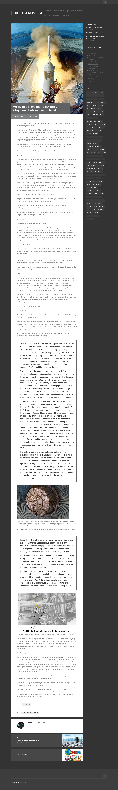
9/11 (88, 171)
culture (89, 95)
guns (94, 105)
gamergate (90, 200)
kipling (93, 152)
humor (89, 181)
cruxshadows (98, 156)
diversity (90, 159)
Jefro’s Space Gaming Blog (96, 57)
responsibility (91, 168)
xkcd (98, 190)
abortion (101, 206)
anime (102, 149)
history (103, 102)
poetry (94, 127)
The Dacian (91, 68)
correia (89, 174)
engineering (91, 178)
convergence (91, 121)
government (91, 165)
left (96, 124)
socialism (95, 149)
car (98, 216)
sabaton (100, 105)
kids (88, 184)
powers (100, 168)
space (29, 712)
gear (97, 200)
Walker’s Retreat (93, 66)
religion (95, 133)
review (99, 108)
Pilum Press (91, 51)
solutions (90, 203)
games (101, 99)
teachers (100, 209)
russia (95, 162)
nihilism (89, 193)
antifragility (97, 140)
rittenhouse (91, 197)
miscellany (90, 102)
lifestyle (103, 124)
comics (89, 143)
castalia (93, 171)
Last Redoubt (18, 116)
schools (89, 212)
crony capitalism (99, 174)
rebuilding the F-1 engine (63, 333)
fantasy (100, 111)
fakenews (98, 146)
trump (102, 114)
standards (98, 203)
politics (89, 99)
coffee (100, 171)
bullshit (101, 127)
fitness (97, 159)
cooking (95, 143)
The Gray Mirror (92, 79)
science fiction (99, 95)
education (90, 146)
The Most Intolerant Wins (52, 2)
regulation (100, 165)
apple (89, 133)
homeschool (91, 216)
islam (88, 127)
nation (95, 206)
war (104, 152)
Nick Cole (91, 59)
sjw (102, 92)
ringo (89, 162)
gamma (99, 178)
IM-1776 (90, 81)
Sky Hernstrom (92, 55)
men (94, 209)
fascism (99, 197)
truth (89, 206)
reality (98, 130)
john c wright (97, 181)
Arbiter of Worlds (93, 70)
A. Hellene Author (93, 77)
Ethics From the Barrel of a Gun (31, 2)
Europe (95, 118)
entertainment (98, 193)
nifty (102, 159)
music (96, 99)
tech (23, 712)
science (35, 712)
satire (89, 140)
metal (89, 105)
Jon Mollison (92, 53)
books (93, 108)
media (89, 149)
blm (88, 152)
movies (89, 111)
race (100, 137)
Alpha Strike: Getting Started (94, 27)
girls (88, 92)
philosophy (95, 92)
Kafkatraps (14, 2)
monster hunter (92, 187)
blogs (89, 118)
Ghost (20, 784)
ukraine (89, 156)
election (101, 162)
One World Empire (24, 755)
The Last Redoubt (27, 13)
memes (103, 200)
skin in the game (92, 137)
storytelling (91, 190)
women (96, 212)
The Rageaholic (93, 64)
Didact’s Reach (92, 61)
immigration (90, 130)
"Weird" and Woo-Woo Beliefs (28, 740)
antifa (99, 152)
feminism (95, 114)
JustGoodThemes (39, 784)
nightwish (90, 219)
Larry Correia (96, 184)
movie (89, 114)
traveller (90, 124)
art (88, 108)
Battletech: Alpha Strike (93, 32)
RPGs (94, 111)
